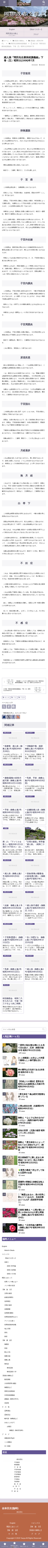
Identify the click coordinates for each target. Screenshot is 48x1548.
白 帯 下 (12, 1486)
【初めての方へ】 (10, 1258)
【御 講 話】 (8, 1340)
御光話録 (10, 1368)
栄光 (5, 1332)
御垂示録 (7, 1356)
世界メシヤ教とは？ (11, 1282)
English (4, 1246)
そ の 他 (5, 1407)
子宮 (14, 697)
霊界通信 (7, 1411)
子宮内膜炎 (13, 1472)
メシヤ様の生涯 (9, 1285)
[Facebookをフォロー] (13, 717)
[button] (14, 707)
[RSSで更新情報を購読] (18, 717)
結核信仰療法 (8, 1297)
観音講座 (7, 1379)
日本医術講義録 (9, 1395)
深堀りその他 (11, 1274)
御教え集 (7, 1360)
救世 (5, 1336)
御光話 (6, 1364)
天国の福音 (8, 1305)
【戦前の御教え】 (8, 1375)
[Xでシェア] (4, 707)
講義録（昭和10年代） (11, 1399)
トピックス (5, 1254)
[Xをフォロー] (9, 717)
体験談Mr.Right (9, 1438)
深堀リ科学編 (11, 1266)
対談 (5, 1348)
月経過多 (12, 1481)
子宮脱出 (12, 1479)
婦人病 (7, 697)
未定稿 (6, 1403)
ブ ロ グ (5, 1434)
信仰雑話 (7, 1301)
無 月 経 (13, 1484)
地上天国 (7, 1329)
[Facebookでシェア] (9, 707)
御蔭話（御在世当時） (16, 1430)
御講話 (6, 1344)
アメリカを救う (9, 1321)
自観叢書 (7, 1309)
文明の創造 (8, 1293)
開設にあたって (7, 1278)
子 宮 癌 (13, 1467)
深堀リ (6, 1262)
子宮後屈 (12, 1462)
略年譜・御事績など (11, 1418)
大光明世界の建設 (10, 1383)
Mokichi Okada (9, 1250)
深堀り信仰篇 (11, 1270)
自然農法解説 (8, 1313)
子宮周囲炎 (13, 1474)
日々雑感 (7, 1446)
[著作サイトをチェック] (4, 717)
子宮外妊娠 (13, 1469)
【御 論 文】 (7, 1289)
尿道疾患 (12, 1476)
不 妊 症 (13, 1489)
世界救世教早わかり (11, 1317)
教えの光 (7, 1352)
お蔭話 (9, 1426)
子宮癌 (22, 697)
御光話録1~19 (11, 1371)
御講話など (8, 1387)
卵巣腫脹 (12, 1464)
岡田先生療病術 (9, 1391)
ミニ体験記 (8, 1442)
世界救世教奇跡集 (10, 1325)
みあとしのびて (9, 1422)
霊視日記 (7, 1415)
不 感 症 (11, 1491)
